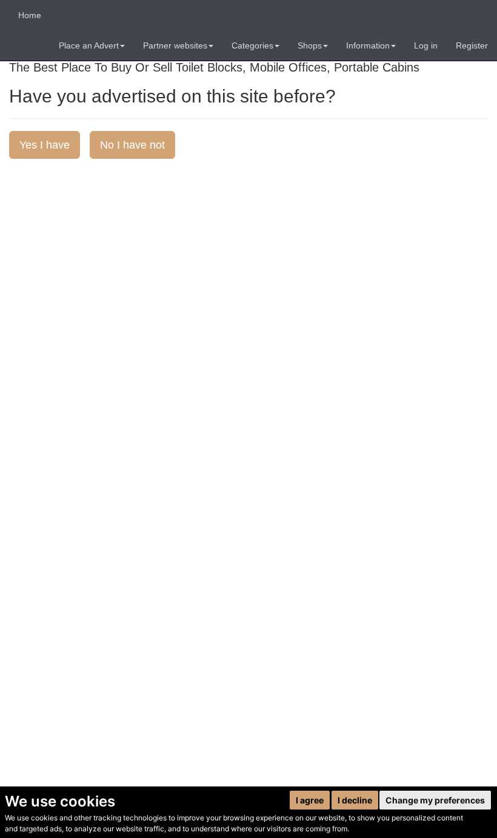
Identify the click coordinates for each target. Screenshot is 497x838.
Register (472, 45)
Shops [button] (310, 45)
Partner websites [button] (175, 45)
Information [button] (368, 45)
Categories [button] (252, 45)
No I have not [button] (132, 145)
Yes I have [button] (44, 145)
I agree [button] (310, 800)
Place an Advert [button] (89, 45)
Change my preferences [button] (435, 800)
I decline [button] (355, 800)
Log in (426, 45)
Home (29, 15)
